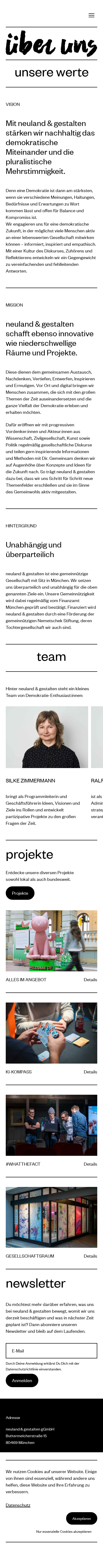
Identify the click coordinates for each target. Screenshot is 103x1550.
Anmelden (22, 1380)
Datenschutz (18, 1505)
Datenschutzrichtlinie (22, 1369)
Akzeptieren (81, 1518)
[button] (91, 15)
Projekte (20, 893)
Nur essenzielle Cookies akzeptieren (64, 1531)
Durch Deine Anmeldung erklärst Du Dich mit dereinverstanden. (42, 1366)
